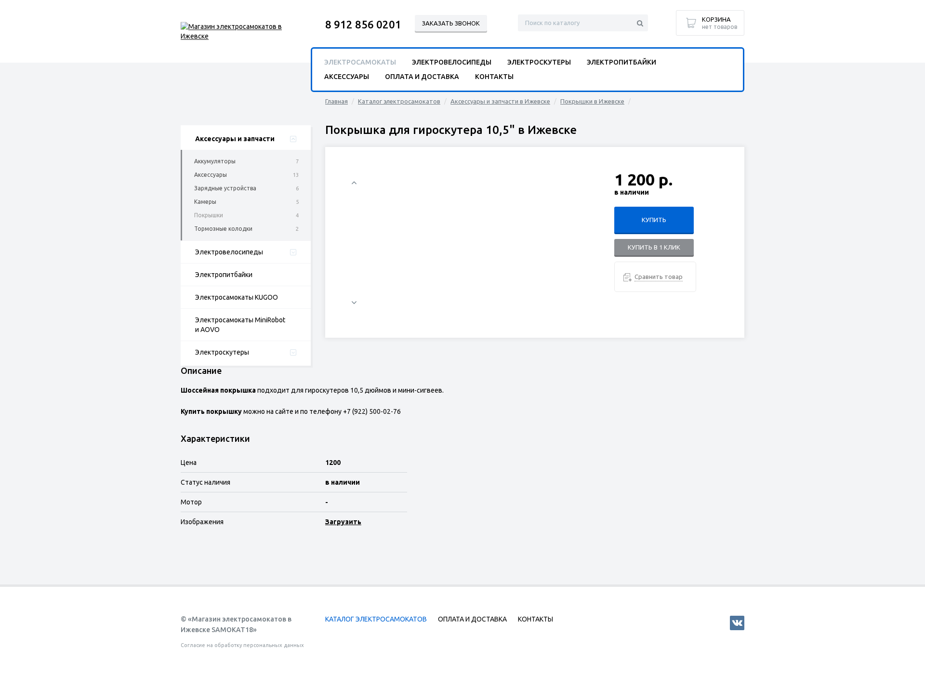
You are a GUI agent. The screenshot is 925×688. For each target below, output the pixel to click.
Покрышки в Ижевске (592, 101)
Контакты (494, 76)
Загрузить (343, 522)
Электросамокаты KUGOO (236, 297)
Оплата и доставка (422, 76)
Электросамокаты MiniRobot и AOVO (240, 324)
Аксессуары (210, 175)
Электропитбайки (223, 274)
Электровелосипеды (229, 252)
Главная (336, 101)
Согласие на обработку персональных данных (242, 645)
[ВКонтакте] (737, 623)
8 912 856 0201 (363, 24)
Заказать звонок (451, 23)
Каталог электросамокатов (399, 101)
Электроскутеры (222, 352)
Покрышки (208, 215)
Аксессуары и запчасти (235, 139)
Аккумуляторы (215, 161)
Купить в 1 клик (654, 247)
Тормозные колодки (223, 228)
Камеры (205, 201)
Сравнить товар (658, 276)
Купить (654, 219)
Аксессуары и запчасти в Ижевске (500, 101)
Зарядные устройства (225, 188)
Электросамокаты (360, 62)
